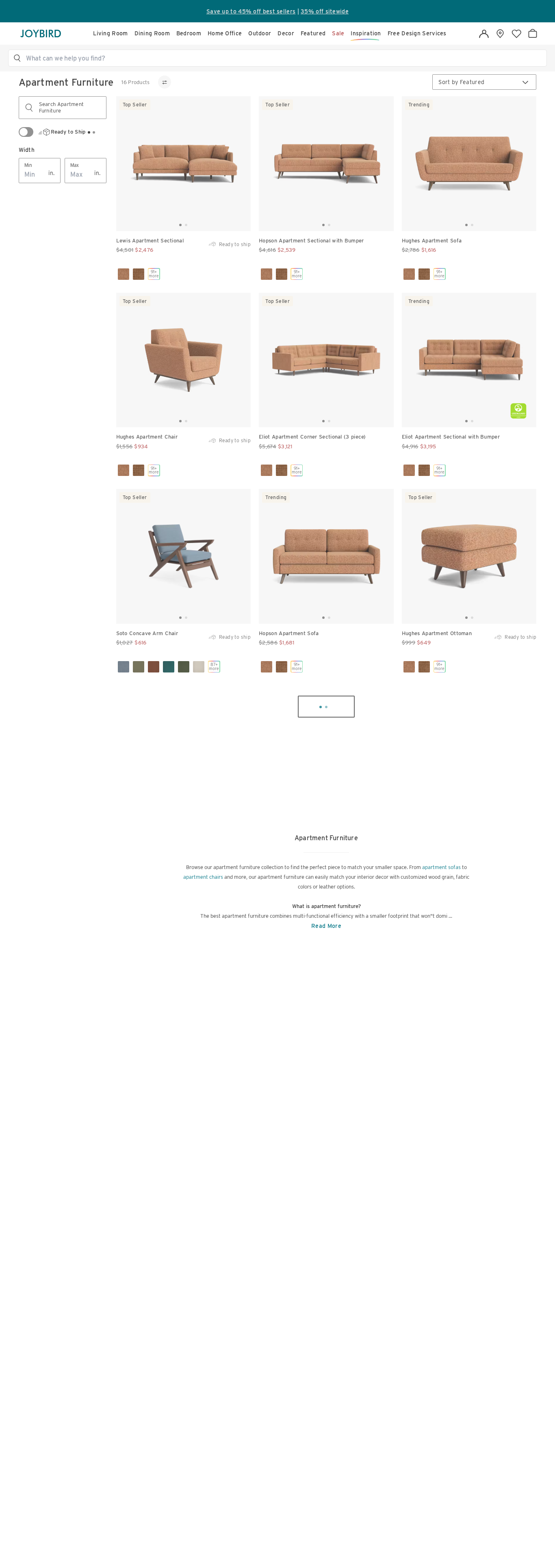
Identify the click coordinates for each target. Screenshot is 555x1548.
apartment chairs (203, 877)
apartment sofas (441, 867)
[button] (281, 58)
